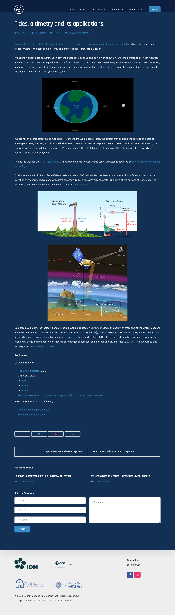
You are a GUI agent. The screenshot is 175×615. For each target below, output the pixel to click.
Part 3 (24, 390)
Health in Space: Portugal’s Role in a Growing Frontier (42, 476)
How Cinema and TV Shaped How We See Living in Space (119, 476)
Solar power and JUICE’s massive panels (113, 451)
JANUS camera (82, 184)
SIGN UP (155, 9)
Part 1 (24, 380)
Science (77, 33)
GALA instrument (49, 161)
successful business (43, 346)
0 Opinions (56, 33)
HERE (68, 600)
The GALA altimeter (28, 370)
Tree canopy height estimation (34, 409)
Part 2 (24, 385)
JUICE (70, 33)
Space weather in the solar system (64, 451)
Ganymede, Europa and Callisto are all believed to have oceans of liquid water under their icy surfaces (69, 44)
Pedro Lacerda (39, 33)
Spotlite (133, 341)
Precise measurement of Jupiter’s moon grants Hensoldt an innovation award (60, 395)
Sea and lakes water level (31, 414)
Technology (87, 33)
